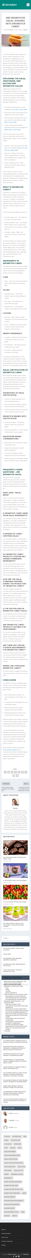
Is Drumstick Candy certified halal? (16, 1009)
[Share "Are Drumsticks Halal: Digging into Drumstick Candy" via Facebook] (5, 772)
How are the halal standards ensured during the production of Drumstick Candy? (17, 1015)
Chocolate (8, 1144)
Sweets (25, 30)
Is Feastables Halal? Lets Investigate (15, 880)
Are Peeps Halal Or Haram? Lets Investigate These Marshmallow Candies (13, 925)
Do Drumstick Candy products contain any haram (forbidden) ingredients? (17, 1011)
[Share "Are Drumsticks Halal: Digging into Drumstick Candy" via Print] (17, 775)
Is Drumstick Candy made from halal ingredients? (17, 1006)
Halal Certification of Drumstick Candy (15, 994)
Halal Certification (10, 1159)
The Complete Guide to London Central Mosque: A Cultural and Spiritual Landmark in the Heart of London (15, 1074)
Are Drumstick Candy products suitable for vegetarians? (15, 1022)
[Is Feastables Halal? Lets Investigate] (15, 870)
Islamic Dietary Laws (11, 1185)
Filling (7, 989)
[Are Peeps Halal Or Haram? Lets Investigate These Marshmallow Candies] (15, 913)
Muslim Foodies (9, 1208)
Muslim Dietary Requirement (13, 1200)
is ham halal (14, 109)
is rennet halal (16, 129)
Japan (24, 1193)
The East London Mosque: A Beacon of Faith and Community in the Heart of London (14, 1100)
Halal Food (21, 1166)
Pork (22, 1212)
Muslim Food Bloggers (11, 1204)
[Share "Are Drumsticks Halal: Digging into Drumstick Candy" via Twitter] (8, 772)
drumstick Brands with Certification (16, 998)
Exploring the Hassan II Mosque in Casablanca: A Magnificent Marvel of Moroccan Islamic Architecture (14, 1048)
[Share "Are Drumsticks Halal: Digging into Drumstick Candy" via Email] (14, 775)
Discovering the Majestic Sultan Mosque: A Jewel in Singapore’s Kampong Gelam (15, 1080)
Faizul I (11, 30)
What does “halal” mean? (13, 1004)
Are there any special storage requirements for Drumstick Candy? (16, 1025)
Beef (25, 1136)
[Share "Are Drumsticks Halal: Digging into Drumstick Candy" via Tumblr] (12, 772)
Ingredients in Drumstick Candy (13, 986)
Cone (7, 988)
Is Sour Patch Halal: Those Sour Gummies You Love (12, 970)
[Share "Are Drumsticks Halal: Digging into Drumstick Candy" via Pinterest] (15, 772)
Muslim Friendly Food (11, 1212)
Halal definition (9, 1166)
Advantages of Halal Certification (16, 996)
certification (15, 1140)
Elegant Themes (12, 1254)
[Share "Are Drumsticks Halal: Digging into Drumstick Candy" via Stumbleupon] (26, 772)
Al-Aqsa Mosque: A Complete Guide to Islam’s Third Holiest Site (14, 1067)
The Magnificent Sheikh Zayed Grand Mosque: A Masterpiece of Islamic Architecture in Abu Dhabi (14, 1093)
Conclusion (7, 1031)
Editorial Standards (6, 1233)
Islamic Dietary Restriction (13, 1189)
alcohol (7, 1136)
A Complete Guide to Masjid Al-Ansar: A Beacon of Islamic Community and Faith (15, 1041)
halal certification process (13, 1163)
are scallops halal (13, 150)
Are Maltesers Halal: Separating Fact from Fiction (14, 964)
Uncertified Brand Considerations (16, 999)
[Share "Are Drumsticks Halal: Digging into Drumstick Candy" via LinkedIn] (19, 772)
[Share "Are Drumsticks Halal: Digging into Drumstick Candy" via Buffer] (22, 772)
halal (19, 1148)
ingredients (8, 1178)
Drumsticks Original (11, 750)
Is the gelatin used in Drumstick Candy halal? (15, 1019)
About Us (4, 1229)
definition (17, 1144)
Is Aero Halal (7, 954)
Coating (8, 991)
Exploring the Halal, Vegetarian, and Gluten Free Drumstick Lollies (15, 982)
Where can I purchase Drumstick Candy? (15, 1028)
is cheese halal (12, 122)
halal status (18, 1170)
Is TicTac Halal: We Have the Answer (14, 902)
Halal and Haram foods (12, 1155)
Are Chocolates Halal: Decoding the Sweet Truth (14, 858)
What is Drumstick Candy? (12, 984)
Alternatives (16, 1136)
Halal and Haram (10, 1151)
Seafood (7, 1216)
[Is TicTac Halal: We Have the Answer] (15, 892)
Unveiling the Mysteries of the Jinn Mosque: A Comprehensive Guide (13, 1054)
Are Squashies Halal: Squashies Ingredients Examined (12, 959)
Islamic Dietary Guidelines (13, 1182)
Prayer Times (5, 1237)
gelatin (12, 1148)
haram (6, 1174)
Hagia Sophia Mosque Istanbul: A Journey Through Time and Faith (13, 1086)
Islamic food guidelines (12, 1193)
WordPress (26, 1254)
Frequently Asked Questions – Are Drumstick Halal (14, 1001)
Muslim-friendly (9, 1197)
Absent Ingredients (11, 993)
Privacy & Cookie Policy (7, 1241)
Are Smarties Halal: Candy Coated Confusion (13, 949)
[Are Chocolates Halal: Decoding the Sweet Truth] (15, 847)
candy (6, 1140)
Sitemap (4, 1245)
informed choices (17, 1174)
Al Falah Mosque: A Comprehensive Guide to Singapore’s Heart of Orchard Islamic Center (15, 1061)
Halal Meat (8, 1170)
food (6, 1148)
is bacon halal (22, 109)
